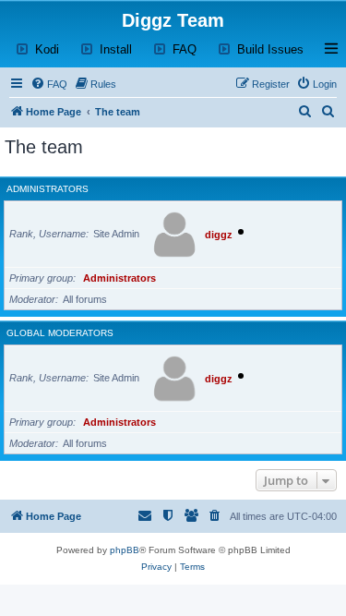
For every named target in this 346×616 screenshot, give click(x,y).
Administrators (47, 189)
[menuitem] (48, 84)
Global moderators (59, 333)
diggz (219, 234)
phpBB (124, 550)
